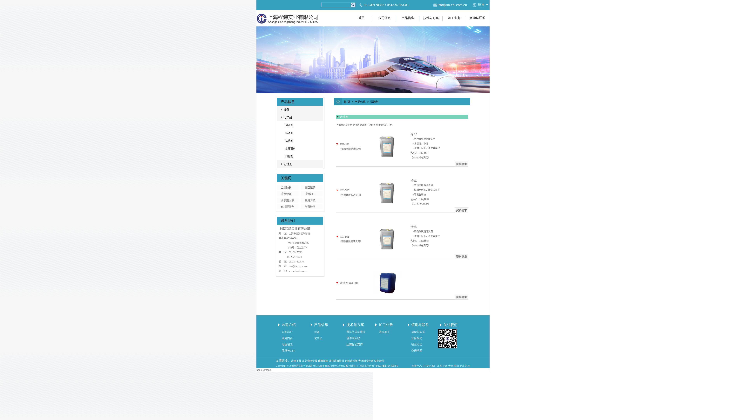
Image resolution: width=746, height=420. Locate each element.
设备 (286, 109)
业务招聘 (416, 338)
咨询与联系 (477, 18)
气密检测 (310, 206)
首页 (361, 18)
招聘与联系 (418, 331)
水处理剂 (290, 148)
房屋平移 (296, 360)
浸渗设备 (286, 193)
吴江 (462, 365)
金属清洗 (310, 200)
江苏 (439, 365)
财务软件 (379, 360)
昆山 (456, 365)
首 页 (347, 101)
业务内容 (287, 338)
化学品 (287, 117)
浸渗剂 (289, 125)
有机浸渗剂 (287, 206)
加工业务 (454, 18)
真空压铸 (310, 187)
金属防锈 (286, 187)
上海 (445, 365)
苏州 (467, 365)
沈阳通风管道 (336, 360)
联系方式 (416, 344)
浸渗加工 (310, 193)
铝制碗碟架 (351, 360)
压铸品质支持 (354, 344)
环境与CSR (288, 350)
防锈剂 (289, 132)
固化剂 (289, 156)
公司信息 (384, 18)
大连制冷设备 (365, 360)
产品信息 (408, 18)
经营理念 (287, 344)
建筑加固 (323, 360)
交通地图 (416, 350)
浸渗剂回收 (287, 200)
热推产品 (417, 365)
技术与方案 (431, 18)
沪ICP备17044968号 (387, 365)
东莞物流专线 (309, 360)
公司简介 (287, 331)
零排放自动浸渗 (355, 331)
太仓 (450, 365)
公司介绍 (289, 325)
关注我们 (451, 325)
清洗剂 (289, 140)
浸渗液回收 (353, 338)
